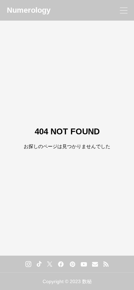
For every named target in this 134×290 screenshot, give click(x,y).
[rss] (106, 264)
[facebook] (60, 264)
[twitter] (49, 264)
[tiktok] (39, 264)
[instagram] (28, 264)
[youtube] (84, 264)
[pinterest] (72, 264)
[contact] (95, 264)
